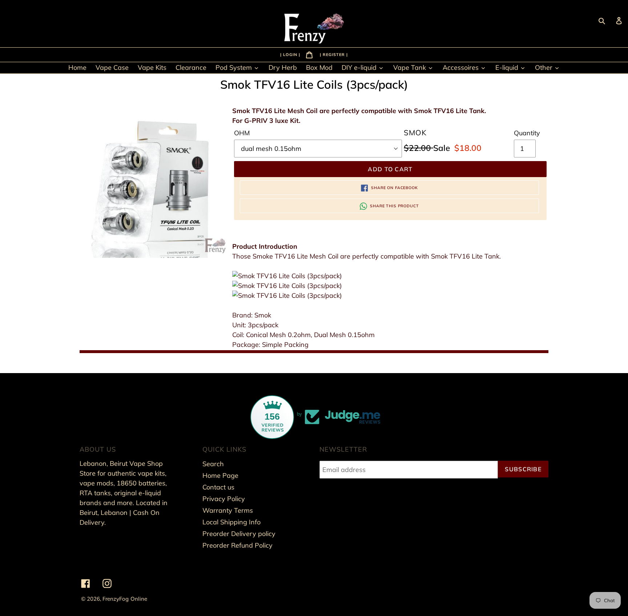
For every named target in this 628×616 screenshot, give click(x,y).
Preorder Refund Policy (237, 545)
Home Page (220, 475)
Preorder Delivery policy (238, 533)
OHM (242, 133)
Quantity (527, 133)
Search (213, 464)
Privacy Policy (223, 499)
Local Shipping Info (231, 522)
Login (291, 54)
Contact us (218, 487)
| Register (333, 54)
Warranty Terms (227, 510)
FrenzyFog (115, 598)
